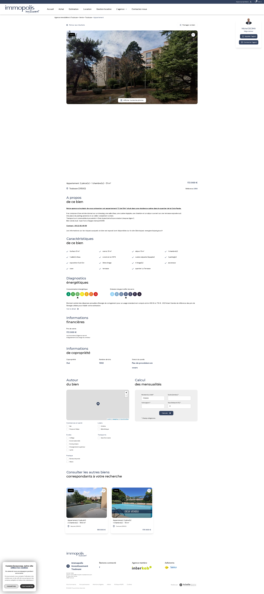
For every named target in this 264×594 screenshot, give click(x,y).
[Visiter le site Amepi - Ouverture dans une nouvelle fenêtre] (173, 567)
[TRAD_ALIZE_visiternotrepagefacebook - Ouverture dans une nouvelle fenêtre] (99, 567)
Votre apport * (145, 403)
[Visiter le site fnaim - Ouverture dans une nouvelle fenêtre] (167, 567)
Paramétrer (11, 586)
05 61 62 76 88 (70, 573)
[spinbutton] (179, 406)
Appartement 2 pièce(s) (122, 521)
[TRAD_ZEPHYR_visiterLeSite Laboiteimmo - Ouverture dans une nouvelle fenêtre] (188, 584)
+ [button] (126, 392)
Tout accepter (27, 586)
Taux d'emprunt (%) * (174, 403)
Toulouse (88, 17)
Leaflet (109, 419)
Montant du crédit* (147, 395)
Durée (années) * (173, 395)
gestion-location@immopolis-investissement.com (79, 574)
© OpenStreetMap (123, 419)
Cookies (129, 584)
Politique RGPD (119, 584)
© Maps (115, 419)
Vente (81, 17)
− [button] (126, 395)
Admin (109, 584)
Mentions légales (98, 584)
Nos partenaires (84, 584)
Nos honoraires (71, 584)
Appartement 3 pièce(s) (77, 521)
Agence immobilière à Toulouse (66, 17)
